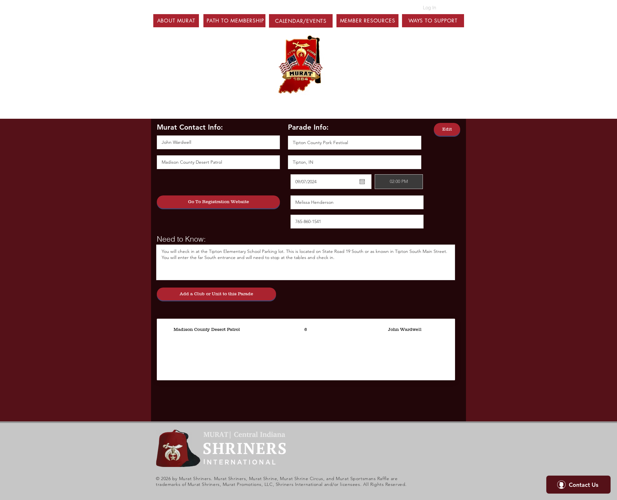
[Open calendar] (362, 181)
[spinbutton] (399, 182)
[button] (176, 20)
